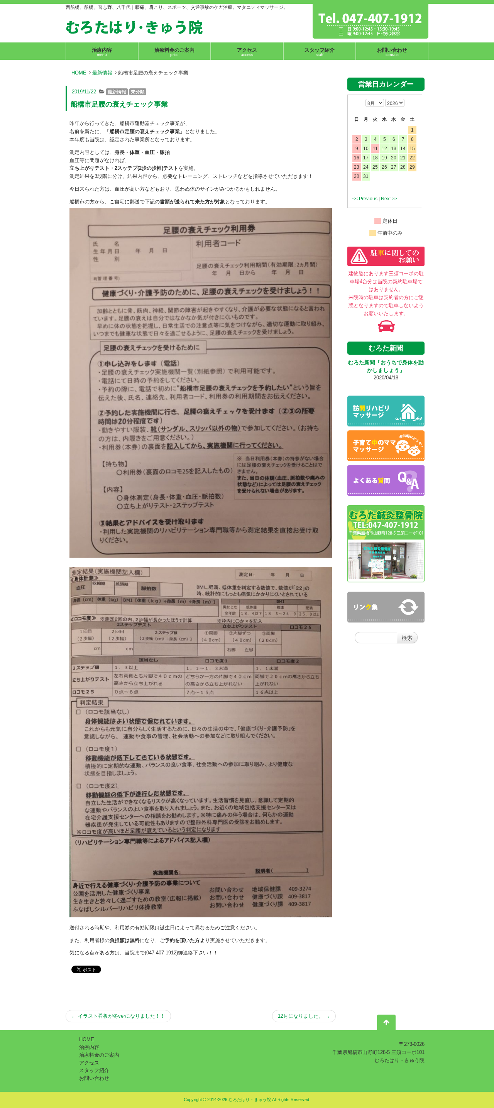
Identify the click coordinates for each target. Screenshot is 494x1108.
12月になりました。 (304, 1016)
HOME (78, 73)
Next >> (389, 198)
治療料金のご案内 (99, 1055)
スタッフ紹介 (94, 1070)
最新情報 (102, 73)
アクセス (89, 1063)
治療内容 (89, 1047)
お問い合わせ (94, 1078)
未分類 (138, 92)
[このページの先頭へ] (386, 1024)
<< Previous (364, 198)
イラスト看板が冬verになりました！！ (118, 1016)
